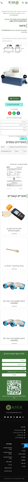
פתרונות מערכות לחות (8, 457)
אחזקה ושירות (21, 454)
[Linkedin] (5, 417)
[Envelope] (17, 417)
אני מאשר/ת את (17, 136)
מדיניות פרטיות (8, 471)
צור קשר (23, 463)
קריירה (23, 466)
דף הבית (24, 11)
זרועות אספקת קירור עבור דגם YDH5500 (14, 339)
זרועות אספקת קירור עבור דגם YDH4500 (14, 302)
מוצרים (19, 11)
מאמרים (23, 457)
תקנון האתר (9, 461)
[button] (26, 2)
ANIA (22, 32)
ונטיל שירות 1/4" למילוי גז (14, 266)
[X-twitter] (23, 417)
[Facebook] (11, 417)
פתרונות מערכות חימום (8, 453)
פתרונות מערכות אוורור (8, 448)
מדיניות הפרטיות (13, 136)
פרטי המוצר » (14, 233)
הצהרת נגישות (8, 468)
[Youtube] (20, 417)
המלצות (23, 460)
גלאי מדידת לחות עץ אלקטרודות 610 (14, 229)
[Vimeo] (8, 417)
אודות (24, 447)
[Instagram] (14, 417)
